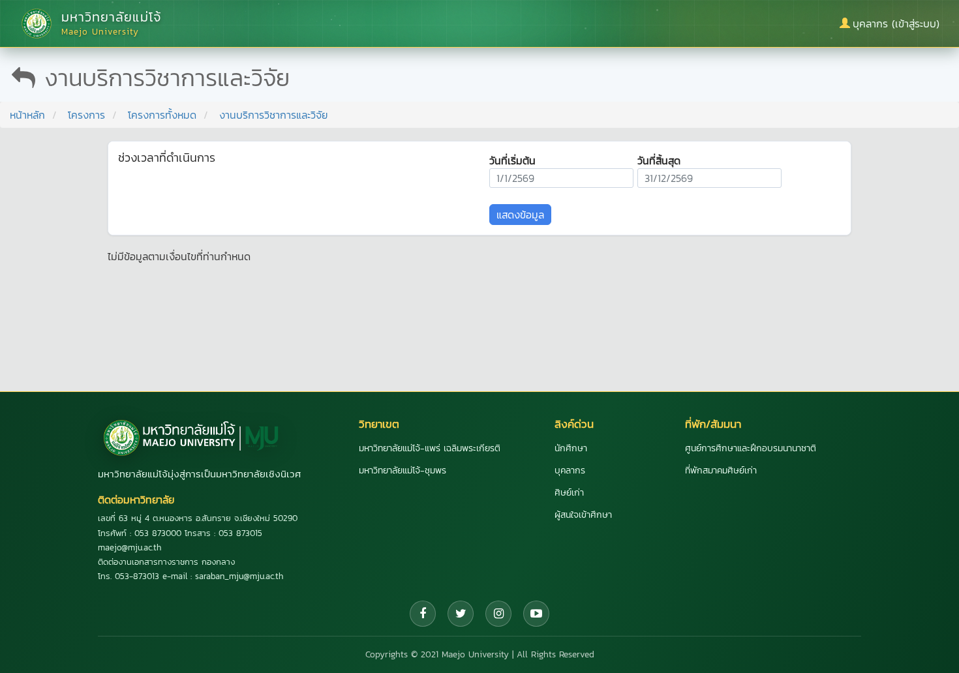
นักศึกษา (571, 448)
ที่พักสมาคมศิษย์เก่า (721, 470)
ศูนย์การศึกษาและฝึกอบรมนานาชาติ (750, 448)
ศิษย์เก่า (569, 493)
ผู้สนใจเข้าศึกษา (583, 515)
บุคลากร (570, 470)
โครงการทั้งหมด (162, 115)
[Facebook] (423, 614)
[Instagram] (498, 614)
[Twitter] (461, 614)
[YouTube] (536, 614)
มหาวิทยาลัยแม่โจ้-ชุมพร (402, 470)
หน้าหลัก (27, 115)
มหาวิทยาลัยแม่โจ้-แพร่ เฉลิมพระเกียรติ (429, 448)
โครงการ (86, 115)
